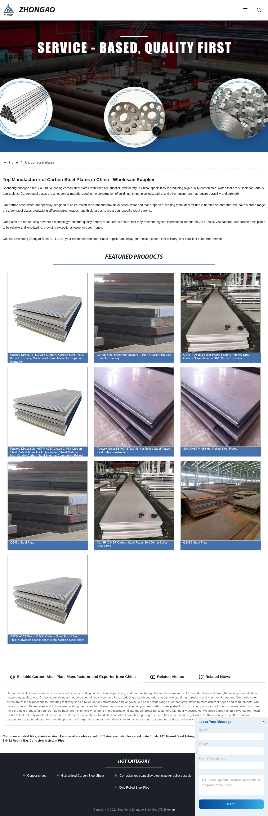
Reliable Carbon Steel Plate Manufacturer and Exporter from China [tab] (76, 677)
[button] (245, 10)
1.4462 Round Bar (15, 740)
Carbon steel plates (39, 162)
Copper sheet (36, 775)
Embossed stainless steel (78, 736)
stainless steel (48, 736)
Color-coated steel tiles (19, 736)
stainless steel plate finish (139, 736)
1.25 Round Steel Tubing (177, 736)
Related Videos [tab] (170, 677)
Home (13, 162)
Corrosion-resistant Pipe (47, 740)
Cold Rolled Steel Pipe (134, 787)
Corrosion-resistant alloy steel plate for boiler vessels (155, 775)
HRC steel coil (108, 736)
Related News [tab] (217, 677)
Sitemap (169, 809)
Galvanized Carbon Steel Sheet (82, 775)
